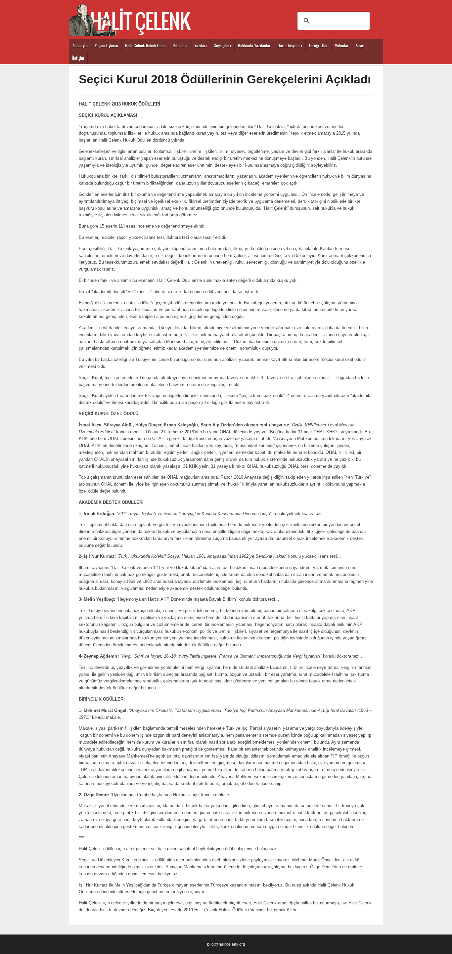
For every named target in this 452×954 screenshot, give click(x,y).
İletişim (78, 58)
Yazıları (200, 45)
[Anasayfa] (130, 17)
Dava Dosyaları (290, 45)
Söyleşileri (222, 45)
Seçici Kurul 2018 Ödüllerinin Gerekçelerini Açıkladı (225, 79)
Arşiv (360, 45)
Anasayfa (80, 45)
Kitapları (180, 45)
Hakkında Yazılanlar (254, 45)
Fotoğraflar (318, 45)
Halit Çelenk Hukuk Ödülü (145, 45)
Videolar (342, 45)
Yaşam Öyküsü (106, 45)
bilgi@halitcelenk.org (226, 944)
